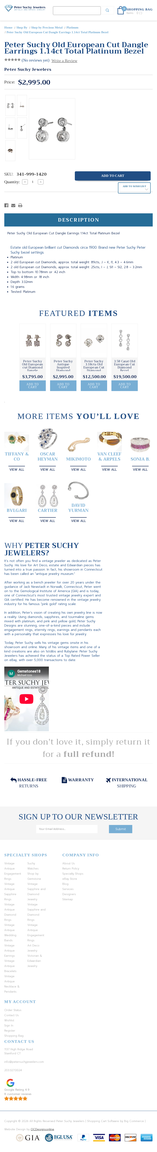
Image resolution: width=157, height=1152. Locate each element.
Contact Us (11, 1015)
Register (9, 1031)
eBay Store (69, 879)
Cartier (47, 510)
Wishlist (9, 1020)
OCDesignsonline (42, 1129)
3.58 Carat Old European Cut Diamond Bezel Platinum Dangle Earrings (124, 370)
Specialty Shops (72, 874)
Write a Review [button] (64, 60)
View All (16, 469)
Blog (65, 884)
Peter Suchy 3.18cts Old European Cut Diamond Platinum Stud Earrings (94, 369)
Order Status (12, 1010)
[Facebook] (6, 205)
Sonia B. (140, 459)
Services (68, 889)
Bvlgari (17, 510)
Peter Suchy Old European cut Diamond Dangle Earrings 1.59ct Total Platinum (32, 370)
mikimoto (78, 459)
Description (78, 220)
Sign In (8, 1025)
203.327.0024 (13, 1070)
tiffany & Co (17, 457)
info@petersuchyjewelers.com (24, 1062)
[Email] (13, 205)
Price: (9, 82)
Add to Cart (32, 386)
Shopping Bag (14, 1036)
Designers (69, 894)
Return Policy (70, 869)
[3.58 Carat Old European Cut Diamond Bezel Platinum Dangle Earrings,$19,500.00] (124, 340)
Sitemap (67, 899)
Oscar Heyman (48, 457)
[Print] (20, 205)
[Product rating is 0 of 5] (12, 59)
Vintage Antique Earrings (9, 951)
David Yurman (78, 508)
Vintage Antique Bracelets (10, 966)
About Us (68, 863)
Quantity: (12, 182)
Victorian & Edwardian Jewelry (34, 961)
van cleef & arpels (109, 457)
